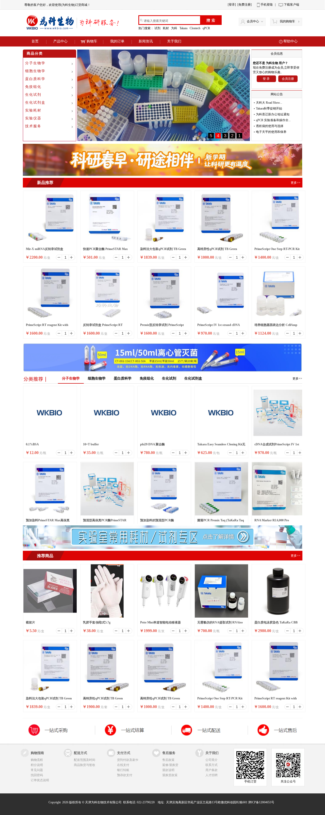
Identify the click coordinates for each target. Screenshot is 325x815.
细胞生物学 (35, 71)
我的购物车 (287, 21)
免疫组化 (33, 87)
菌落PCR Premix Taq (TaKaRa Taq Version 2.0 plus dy (220, 522)
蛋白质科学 (35, 79)
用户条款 (211, 770)
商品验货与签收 (84, 765)
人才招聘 (211, 775)
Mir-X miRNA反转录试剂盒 (44, 249)
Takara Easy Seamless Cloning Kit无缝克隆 (221, 446)
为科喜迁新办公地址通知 (272, 114)
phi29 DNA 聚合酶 (152, 444)
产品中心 (60, 41)
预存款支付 (124, 775)
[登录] (232, 4)
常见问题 (37, 770)
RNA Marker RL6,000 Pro (271, 520)
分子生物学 (35, 63)
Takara (184, 28)
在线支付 (123, 765)
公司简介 (211, 760)
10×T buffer (91, 444)
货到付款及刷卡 (127, 760)
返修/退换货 (170, 765)
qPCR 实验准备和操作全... (273, 120)
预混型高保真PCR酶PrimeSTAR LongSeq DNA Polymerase (104, 522)
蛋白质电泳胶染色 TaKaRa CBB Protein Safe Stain (276, 624)
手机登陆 (267, 4)
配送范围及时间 (84, 760)
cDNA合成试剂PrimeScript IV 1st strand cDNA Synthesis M (276, 446)
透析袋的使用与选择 (269, 126)
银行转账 (123, 770)
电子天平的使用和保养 (271, 132)
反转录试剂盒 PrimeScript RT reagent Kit (103, 326)
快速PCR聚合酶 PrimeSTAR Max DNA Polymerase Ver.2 (105, 250)
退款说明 (168, 770)
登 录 (266, 79)
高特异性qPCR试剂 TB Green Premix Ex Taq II (217, 250)
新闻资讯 (146, 41)
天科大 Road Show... (269, 102)
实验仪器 (33, 118)
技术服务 (33, 126)
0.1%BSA (32, 444)
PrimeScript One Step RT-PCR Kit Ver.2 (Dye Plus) (277, 250)
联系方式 (211, 765)
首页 (35, 41)
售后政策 (168, 760)
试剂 (157, 28)
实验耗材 (33, 110)
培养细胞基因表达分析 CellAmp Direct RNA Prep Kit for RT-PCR (276, 326)
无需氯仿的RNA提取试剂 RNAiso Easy (220, 624)
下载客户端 (291, 4)
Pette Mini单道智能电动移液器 (160, 622)
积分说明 (37, 765)
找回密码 (37, 775)
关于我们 (174, 41)
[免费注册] (244, 4)
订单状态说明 (40, 780)
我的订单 (117, 41)
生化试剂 (33, 95)
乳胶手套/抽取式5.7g (96, 622)
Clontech (195, 28)
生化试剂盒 (35, 102)
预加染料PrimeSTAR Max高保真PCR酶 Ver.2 (48, 522)
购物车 (92, 41)
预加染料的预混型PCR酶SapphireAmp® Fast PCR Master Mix (162, 522)
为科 (174, 28)
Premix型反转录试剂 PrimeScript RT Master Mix (162, 326)
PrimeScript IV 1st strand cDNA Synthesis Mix (218, 326)
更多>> (297, 378)
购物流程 (37, 760)
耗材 (166, 28)
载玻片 (30, 622)
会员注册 (288, 79)
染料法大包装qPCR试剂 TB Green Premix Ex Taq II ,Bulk (163, 250)
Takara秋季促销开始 (269, 108)
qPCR (207, 28)
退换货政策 (169, 775)
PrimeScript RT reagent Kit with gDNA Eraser (47, 326)
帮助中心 (290, 41)
